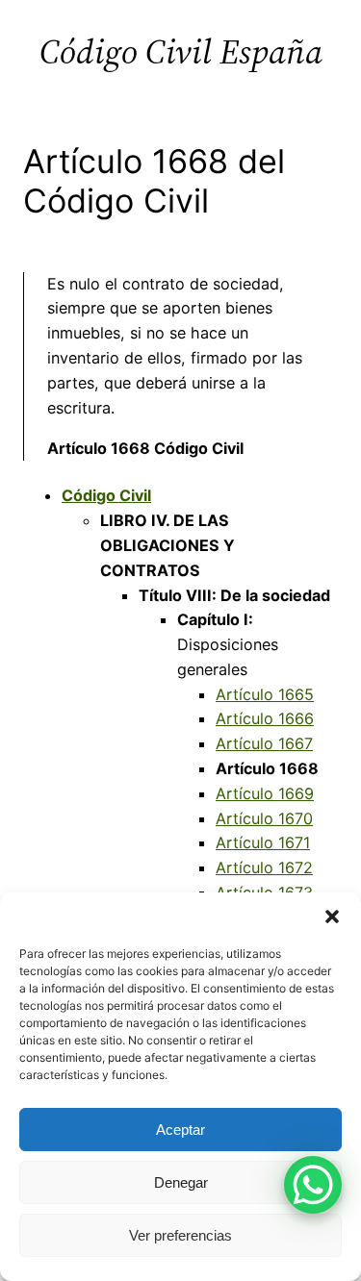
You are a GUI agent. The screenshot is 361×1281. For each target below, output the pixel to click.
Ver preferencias (180, 1235)
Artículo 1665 (265, 694)
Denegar (181, 1182)
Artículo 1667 (264, 743)
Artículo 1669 (265, 793)
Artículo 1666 (265, 718)
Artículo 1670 (264, 818)
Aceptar (180, 1129)
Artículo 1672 (264, 867)
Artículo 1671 (263, 842)
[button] (332, 916)
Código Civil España (180, 51)
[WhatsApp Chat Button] (313, 1185)
